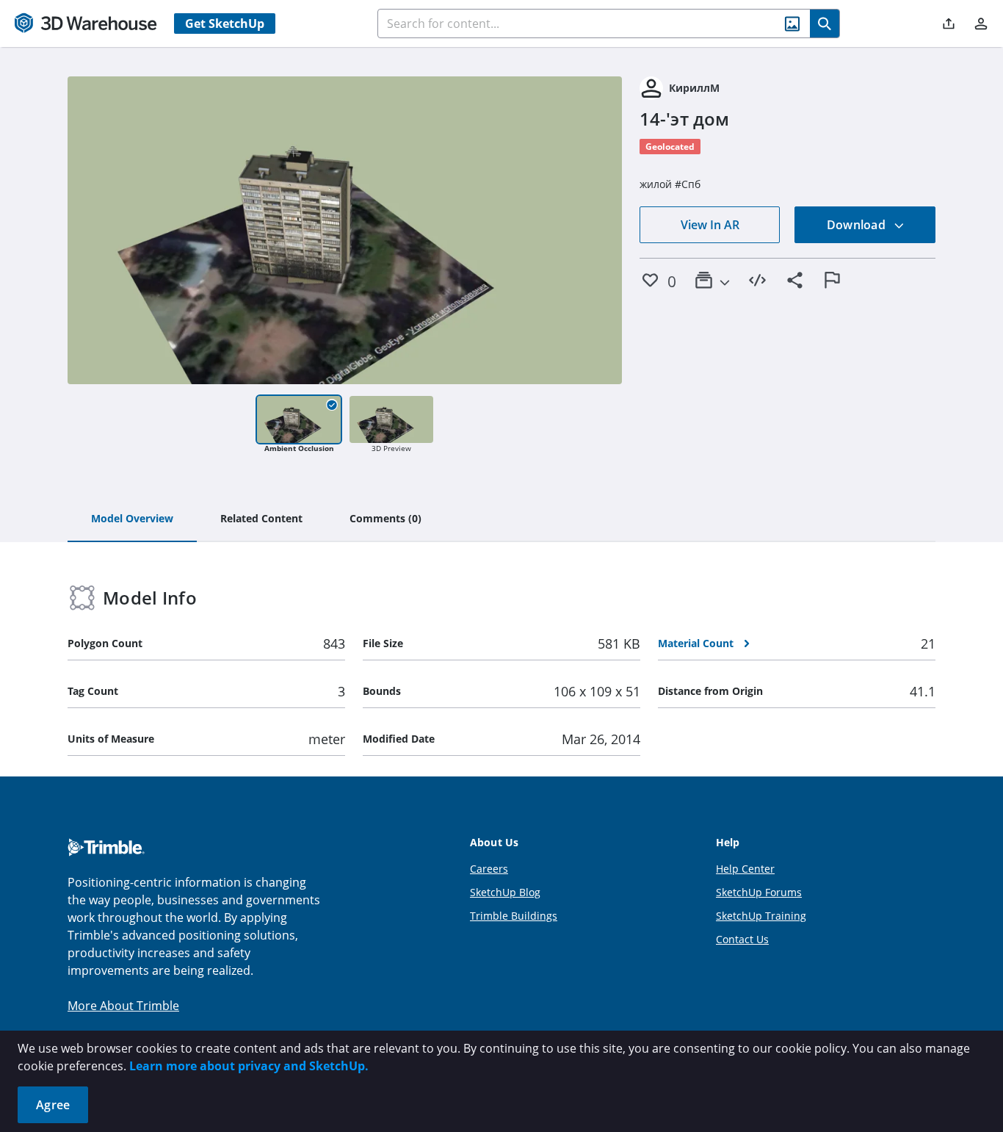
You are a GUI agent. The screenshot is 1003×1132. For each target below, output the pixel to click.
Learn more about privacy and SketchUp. (249, 1066)
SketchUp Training (761, 916)
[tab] (132, 519)
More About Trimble (123, 1006)
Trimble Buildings (513, 916)
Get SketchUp (224, 23)
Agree (53, 1105)
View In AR (710, 225)
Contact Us (742, 939)
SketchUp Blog (505, 892)
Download (857, 225)
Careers (489, 869)
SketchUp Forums (759, 892)
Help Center (745, 869)
